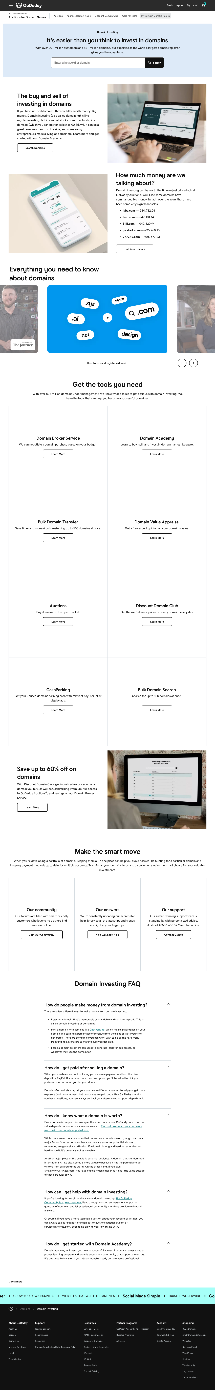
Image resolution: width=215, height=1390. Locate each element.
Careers (12, 1335)
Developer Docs (91, 1329)
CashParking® (129, 16)
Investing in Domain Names (155, 16)
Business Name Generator (96, 1347)
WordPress (187, 1353)
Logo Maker (188, 1371)
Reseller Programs (125, 1335)
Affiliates (120, 1341)
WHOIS (87, 1359)
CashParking (97, 1029)
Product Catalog (91, 1371)
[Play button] (107, 317)
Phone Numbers (190, 1377)
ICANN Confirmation (93, 1335)
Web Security (188, 1365)
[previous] (182, 363)
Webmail (88, 1353)
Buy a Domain (189, 1329)
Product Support (43, 1329)
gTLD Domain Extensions (194, 1335)
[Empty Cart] (203, 5)
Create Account (164, 1341)
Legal (11, 1353)
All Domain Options (18, 14)
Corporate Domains (93, 1341)
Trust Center (15, 1359)
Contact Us (14, 1341)
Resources (40, 1341)
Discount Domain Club (106, 16)
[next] (193, 363)
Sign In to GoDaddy (166, 1329)
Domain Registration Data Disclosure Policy (55, 1347)
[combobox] (98, 62)
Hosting (186, 1359)
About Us (13, 1329)
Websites (186, 1341)
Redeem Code (90, 1365)
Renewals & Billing (165, 1335)
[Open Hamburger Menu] (10, 5)
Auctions (58, 16)
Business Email (189, 1347)
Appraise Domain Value (79, 16)
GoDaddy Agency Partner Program (132, 1329)
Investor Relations (17, 1347)
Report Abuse (41, 1335)
